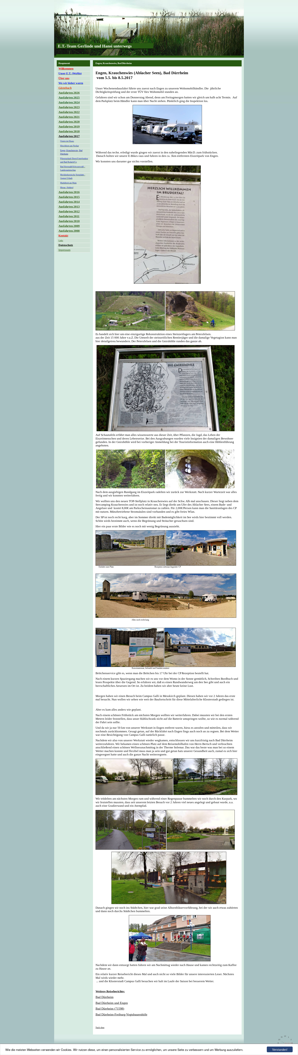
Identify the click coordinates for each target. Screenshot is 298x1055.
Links (60, 240)
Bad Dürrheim (104, 997)
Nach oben (100, 1027)
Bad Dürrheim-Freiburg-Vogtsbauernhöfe (121, 1014)
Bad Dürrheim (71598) (110, 1008)
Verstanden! (279, 1049)
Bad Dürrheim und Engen (112, 1003)
